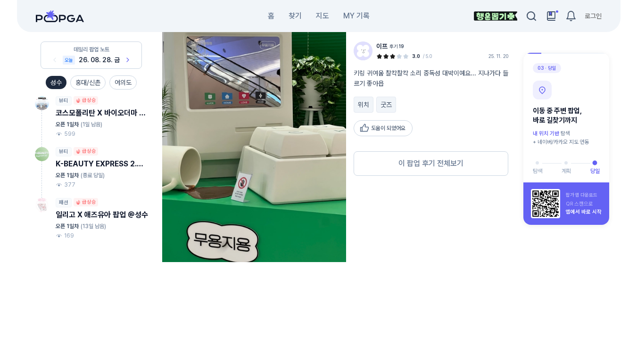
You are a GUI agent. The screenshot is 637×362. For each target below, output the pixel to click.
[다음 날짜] (128, 60)
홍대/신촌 (87, 82)
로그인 (593, 16)
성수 (56, 82)
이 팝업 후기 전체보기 (430, 163)
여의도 (123, 82)
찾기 (295, 15)
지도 (322, 15)
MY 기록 (356, 15)
